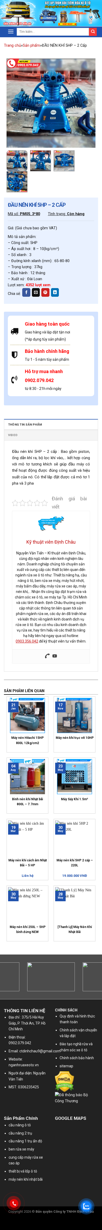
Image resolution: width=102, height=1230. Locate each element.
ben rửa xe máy (21, 1149)
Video (13, 435)
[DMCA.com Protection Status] (64, 1081)
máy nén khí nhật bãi (26, 1179)
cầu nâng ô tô (20, 1125)
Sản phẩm (31, 45)
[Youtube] (54, 656)
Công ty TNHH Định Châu (73, 1211)
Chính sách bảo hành (77, 1058)
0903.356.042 (27, 641)
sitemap (66, 1066)
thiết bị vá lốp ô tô (23, 1171)
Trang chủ (12, 45)
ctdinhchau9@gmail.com (39, 1051)
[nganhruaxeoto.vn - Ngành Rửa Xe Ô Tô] (30, 13)
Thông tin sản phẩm (25, 424)
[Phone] (47, 656)
